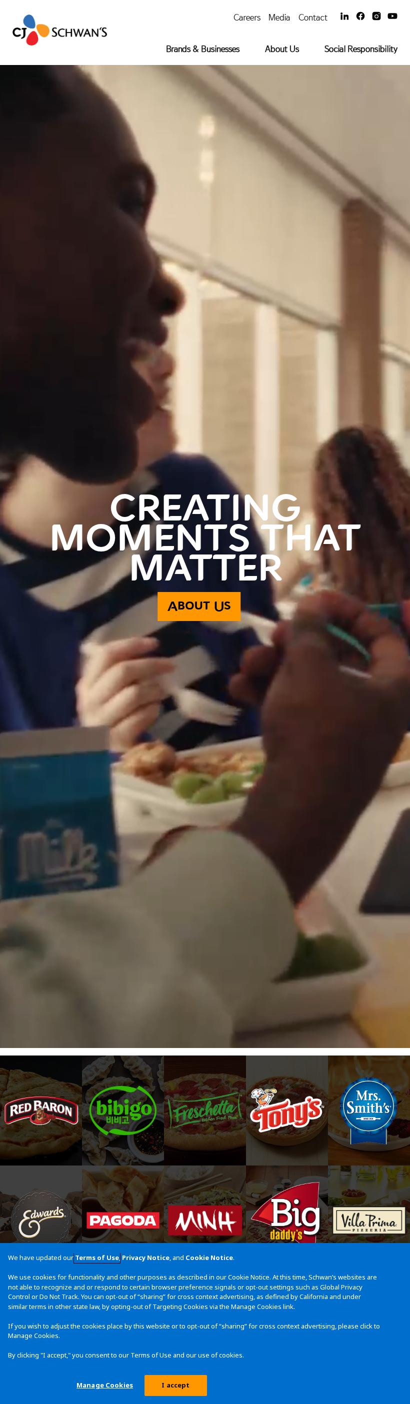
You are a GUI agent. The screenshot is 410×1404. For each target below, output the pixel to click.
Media (279, 17)
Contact (313, 17)
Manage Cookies (104, 1385)
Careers (247, 17)
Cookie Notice (209, 1257)
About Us (282, 49)
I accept (176, 1385)
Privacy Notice (146, 1257)
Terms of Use (97, 1257)
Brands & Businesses (203, 49)
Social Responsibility (361, 49)
